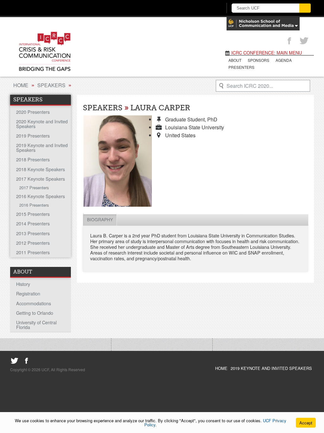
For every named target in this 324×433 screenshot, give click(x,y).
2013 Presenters (33, 233)
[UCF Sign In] (202, 8)
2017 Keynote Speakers (40, 178)
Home (20, 85)
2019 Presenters (33, 135)
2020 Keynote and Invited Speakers (42, 123)
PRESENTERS (241, 67)
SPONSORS (258, 60)
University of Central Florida (36, 324)
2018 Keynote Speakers (40, 169)
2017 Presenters (34, 187)
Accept (305, 423)
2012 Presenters (33, 242)
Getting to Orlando (34, 312)
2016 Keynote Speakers (40, 196)
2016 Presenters (34, 205)
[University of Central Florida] (60, 8)
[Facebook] (289, 41)
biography (100, 219)
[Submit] (305, 8)
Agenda (284, 60)
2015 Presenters (33, 213)
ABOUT (234, 60)
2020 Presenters (33, 111)
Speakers (51, 85)
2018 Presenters (33, 159)
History (23, 284)
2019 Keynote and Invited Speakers (42, 147)
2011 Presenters (33, 252)
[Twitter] (304, 41)
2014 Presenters (33, 223)
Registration (28, 293)
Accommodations (33, 303)
